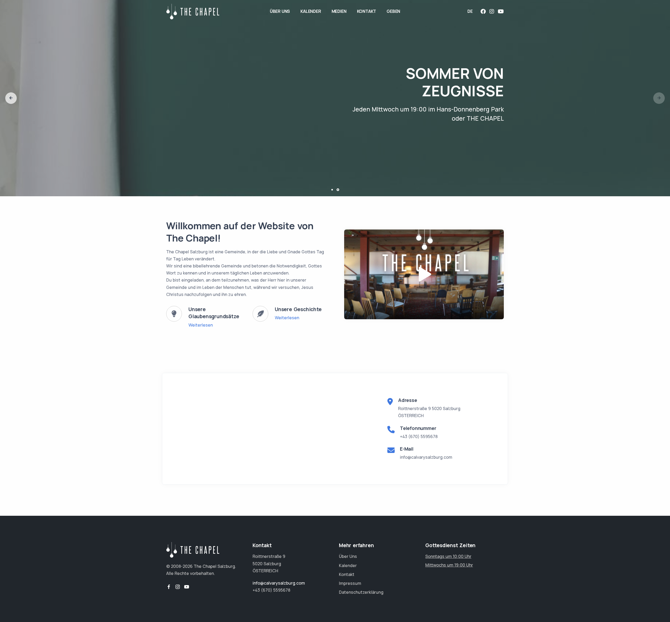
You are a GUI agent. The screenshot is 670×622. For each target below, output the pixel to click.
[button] (11, 98)
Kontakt (346, 574)
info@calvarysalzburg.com (426, 457)
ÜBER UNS (280, 11)
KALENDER (310, 11)
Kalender (348, 565)
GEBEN (393, 11)
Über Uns (348, 556)
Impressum (350, 583)
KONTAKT (366, 11)
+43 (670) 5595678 (419, 436)
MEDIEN (339, 11)
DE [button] (470, 11)
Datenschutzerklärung (361, 592)
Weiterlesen (200, 325)
